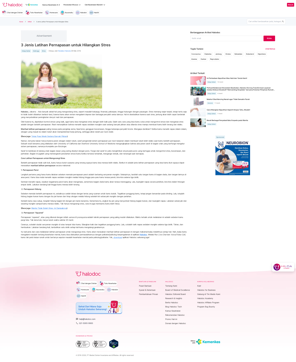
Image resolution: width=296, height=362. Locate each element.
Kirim (269, 38)
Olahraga (36, 51)
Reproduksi (214, 59)
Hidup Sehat (26, 51)
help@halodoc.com (85, 319)
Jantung (218, 54)
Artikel (30, 22)
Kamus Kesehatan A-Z (51, 5)
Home (21, 22)
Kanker (203, 59)
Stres (44, 51)
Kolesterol (250, 54)
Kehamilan (238, 54)
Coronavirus (196, 54)
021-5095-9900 (84, 323)
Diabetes (208, 54)
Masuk (290, 5)
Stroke (228, 54)
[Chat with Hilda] (283, 267)
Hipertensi (262, 54)
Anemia (194, 59)
